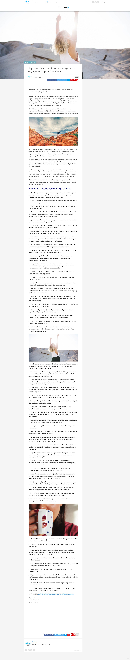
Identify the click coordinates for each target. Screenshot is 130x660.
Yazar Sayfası (77, 650)
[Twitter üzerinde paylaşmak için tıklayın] (62, 80)
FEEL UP (27, 62)
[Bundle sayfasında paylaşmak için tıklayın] (77, 80)
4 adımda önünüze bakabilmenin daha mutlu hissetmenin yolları (56, 594)
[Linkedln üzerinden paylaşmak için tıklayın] (68, 80)
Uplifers (33, 76)
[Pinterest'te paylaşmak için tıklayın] (71, 80)
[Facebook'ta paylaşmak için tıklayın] (52, 80)
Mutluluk (33, 62)
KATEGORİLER (37, 2)
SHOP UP (51, 2)
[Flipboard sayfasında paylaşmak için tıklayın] (74, 80)
